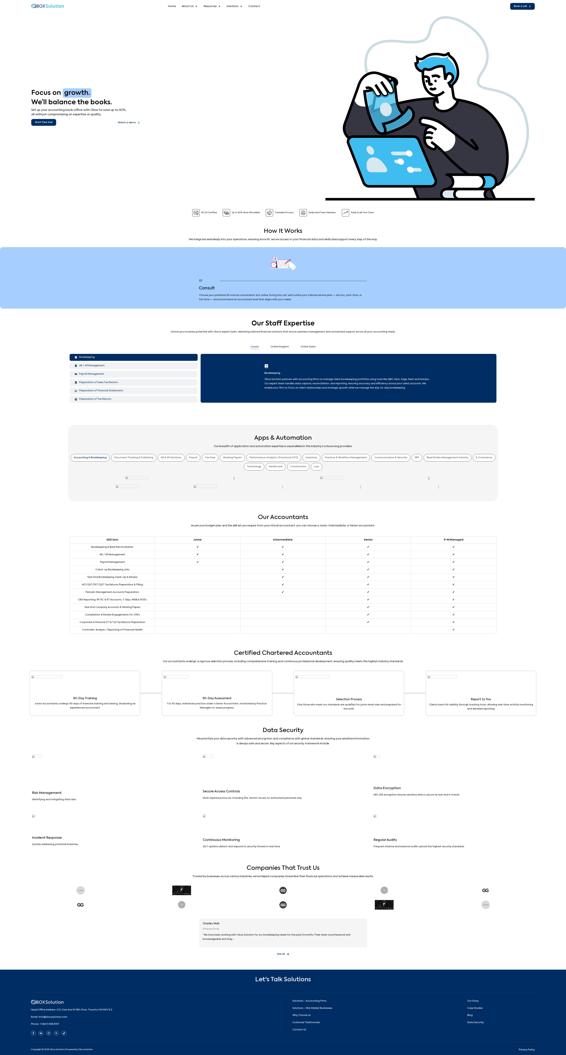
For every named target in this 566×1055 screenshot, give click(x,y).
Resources (210, 6)
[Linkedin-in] (41, 1033)
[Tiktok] (64, 1033)
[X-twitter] (56, 1033)
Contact (254, 6)
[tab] (254, 346)
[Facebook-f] (33, 1033)
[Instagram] (48, 1033)
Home (172, 6)
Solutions (232, 6)
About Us (188, 6)
